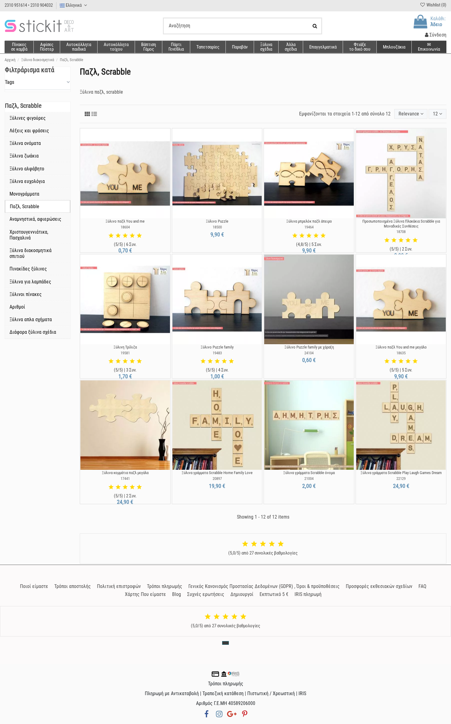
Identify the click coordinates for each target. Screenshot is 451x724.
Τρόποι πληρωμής (164, 586)
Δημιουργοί (241, 594)
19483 (217, 353)
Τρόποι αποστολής (72, 586)
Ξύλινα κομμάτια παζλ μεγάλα (125, 472)
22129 (401, 478)
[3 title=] (125, 236)
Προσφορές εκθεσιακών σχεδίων (379, 586)
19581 (125, 353)
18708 (401, 231)
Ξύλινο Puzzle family (217, 347)
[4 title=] (132, 236)
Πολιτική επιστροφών (119, 586)
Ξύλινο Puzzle (217, 221)
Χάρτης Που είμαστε (145, 594)
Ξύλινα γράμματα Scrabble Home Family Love (217, 472)
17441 (125, 478)
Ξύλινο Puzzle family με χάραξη (309, 347)
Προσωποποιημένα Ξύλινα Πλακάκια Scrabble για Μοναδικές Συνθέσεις (401, 223)
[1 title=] (111, 236)
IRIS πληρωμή (308, 594)
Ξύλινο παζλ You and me (125, 221)
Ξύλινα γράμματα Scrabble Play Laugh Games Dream (401, 472)
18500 (217, 227)
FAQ (422, 586)
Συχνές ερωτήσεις (205, 594)
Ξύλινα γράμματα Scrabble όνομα (309, 472)
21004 (309, 478)
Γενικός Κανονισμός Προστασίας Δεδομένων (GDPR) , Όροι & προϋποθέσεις (264, 586)
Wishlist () (436, 5)
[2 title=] (118, 236)
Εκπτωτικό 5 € (274, 594)
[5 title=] (139, 236)
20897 (217, 478)
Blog (176, 594)
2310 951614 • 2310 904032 (29, 5)
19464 (309, 227)
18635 (401, 353)
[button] (290, 47)
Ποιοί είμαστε (34, 586)
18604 (125, 227)
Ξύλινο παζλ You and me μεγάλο (401, 347)
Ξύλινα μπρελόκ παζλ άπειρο (309, 221)
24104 (309, 353)
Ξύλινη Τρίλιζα (125, 347)
